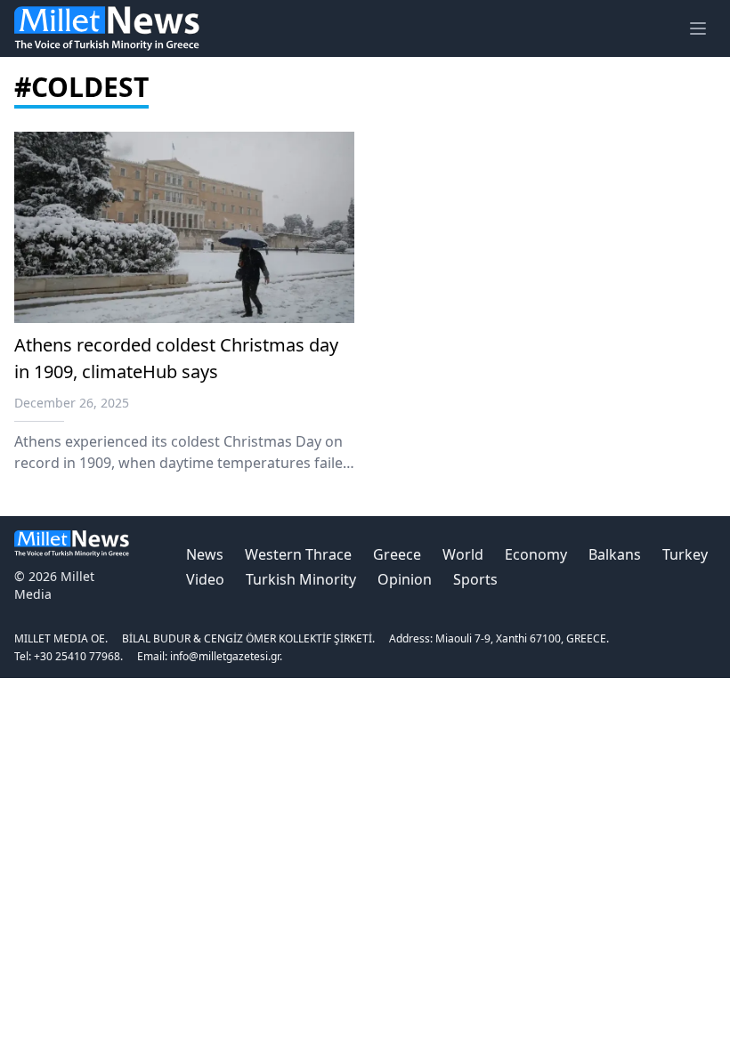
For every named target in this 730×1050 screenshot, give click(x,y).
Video (205, 579)
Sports (475, 579)
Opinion (404, 579)
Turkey (685, 554)
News (204, 554)
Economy (536, 554)
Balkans (614, 554)
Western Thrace (298, 554)
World (462, 554)
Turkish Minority (301, 579)
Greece (397, 554)
